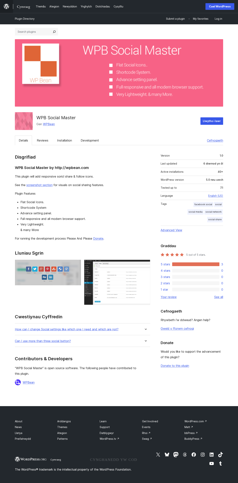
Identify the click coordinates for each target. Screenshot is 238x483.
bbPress (191, 433)
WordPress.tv (109, 438)
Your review (169, 297)
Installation (64, 140)
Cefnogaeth (215, 140)
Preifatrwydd (23, 438)
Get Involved (150, 421)
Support (105, 427)
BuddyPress (193, 438)
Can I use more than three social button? (43, 341)
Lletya (18, 433)
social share (215, 219)
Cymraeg (55, 459)
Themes (62, 427)
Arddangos (64, 421)
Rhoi (146, 433)
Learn (103, 421)
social (218, 204)
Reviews (42, 140)
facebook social (203, 204)
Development (90, 140)
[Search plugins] (54, 31)
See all (218, 297)
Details (23, 140)
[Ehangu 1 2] (76, 264)
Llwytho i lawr (212, 121)
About (18, 421)
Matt (188, 427)
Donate (98, 238)
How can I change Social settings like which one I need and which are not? (66, 329)
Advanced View (171, 230)
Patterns (62, 438)
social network (213, 211)
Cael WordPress (220, 6)
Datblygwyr (107, 433)
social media (195, 211)
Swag (147, 438)
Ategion (62, 433)
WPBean (49, 124)
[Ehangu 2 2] (145, 264)
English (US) (215, 195)
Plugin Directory (25, 18)
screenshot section (39, 185)
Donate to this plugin (175, 365)
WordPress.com (195, 421)
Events (146, 427)
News (18, 427)
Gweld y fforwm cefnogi (177, 328)
